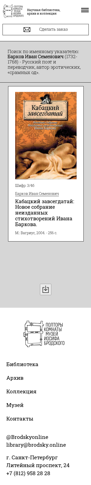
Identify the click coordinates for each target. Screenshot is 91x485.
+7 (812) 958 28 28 (28, 473)
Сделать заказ (53, 29)
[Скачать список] (45, 289)
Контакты (19, 418)
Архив (15, 377)
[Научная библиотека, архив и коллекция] (13, 11)
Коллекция (21, 391)
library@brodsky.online (36, 444)
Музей (15, 404)
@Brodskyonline (27, 436)
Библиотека (22, 364)
